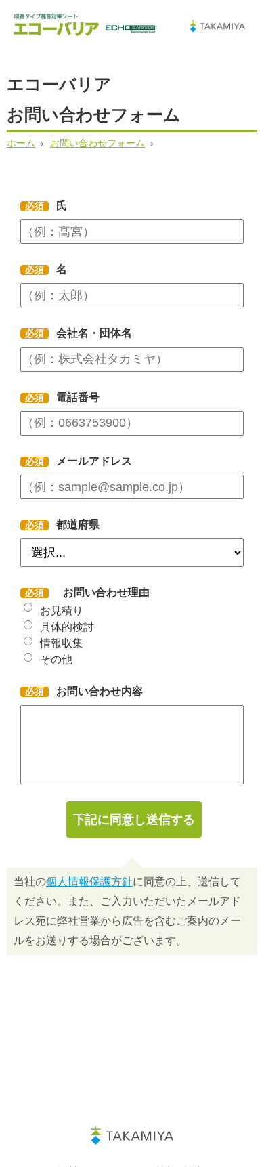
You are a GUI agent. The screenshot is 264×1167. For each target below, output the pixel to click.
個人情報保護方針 (89, 881)
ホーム (21, 142)
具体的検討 (67, 627)
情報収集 (61, 643)
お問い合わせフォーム (97, 142)
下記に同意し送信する (134, 819)
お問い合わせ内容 (96, 691)
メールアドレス (90, 461)
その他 (56, 659)
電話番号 (74, 397)
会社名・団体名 (90, 333)
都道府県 (74, 524)
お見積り (61, 610)
